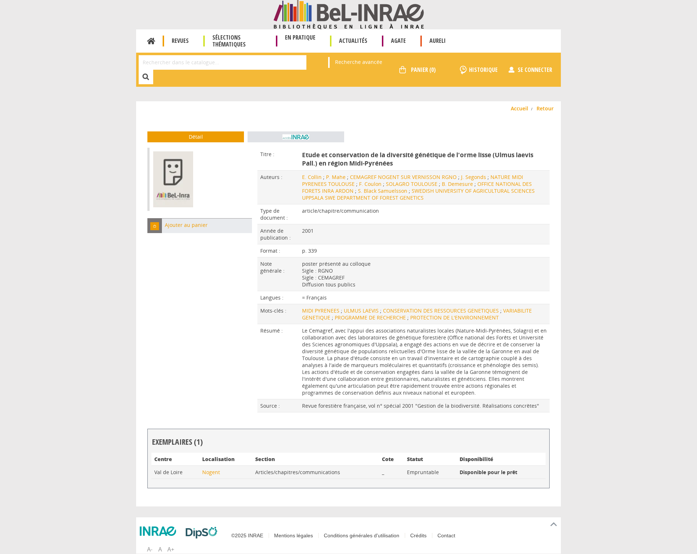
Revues (180, 41)
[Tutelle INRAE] (160, 531)
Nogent (211, 472)
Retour (545, 108)
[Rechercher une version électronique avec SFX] (296, 136)
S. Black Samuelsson (382, 190)
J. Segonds (473, 177)
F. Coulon (370, 183)
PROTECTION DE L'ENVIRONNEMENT (454, 317)
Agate (398, 41)
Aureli (437, 41)
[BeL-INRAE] (348, 14)
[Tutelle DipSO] (203, 532)
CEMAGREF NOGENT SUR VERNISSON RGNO (403, 177)
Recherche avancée (358, 61)
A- (149, 549)
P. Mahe (336, 177)
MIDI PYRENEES (321, 310)
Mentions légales (293, 535)
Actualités (353, 41)
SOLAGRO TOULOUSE (411, 183)
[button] (154, 225)
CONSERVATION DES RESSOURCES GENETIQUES (441, 310)
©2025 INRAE (247, 535)
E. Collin (312, 177)
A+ (170, 549)
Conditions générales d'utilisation (361, 535)
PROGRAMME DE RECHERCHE (371, 317)
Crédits (418, 535)
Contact (446, 535)
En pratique (300, 37)
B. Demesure (457, 183)
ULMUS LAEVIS (362, 310)
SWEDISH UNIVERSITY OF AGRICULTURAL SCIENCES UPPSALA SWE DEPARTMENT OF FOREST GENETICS (418, 194)
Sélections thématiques (229, 40)
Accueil (151, 41)
